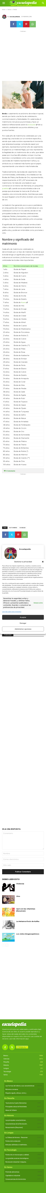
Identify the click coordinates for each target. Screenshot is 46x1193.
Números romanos (11, 1089)
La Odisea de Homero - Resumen (16, 1137)
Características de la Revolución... (16, 1124)
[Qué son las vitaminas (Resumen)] (8, 912)
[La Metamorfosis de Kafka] (8, 924)
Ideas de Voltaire (11, 1110)
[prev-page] (3, 945)
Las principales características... (16, 1120)
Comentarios (10, 471)
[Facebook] (13, 24)
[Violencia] (8, 887)
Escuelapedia (15, 16)
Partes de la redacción (12, 1141)
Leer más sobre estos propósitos (11, 611)
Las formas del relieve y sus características (19, 1086)
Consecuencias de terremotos (15, 1179)
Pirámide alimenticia (12, 1172)
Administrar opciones (23, 629)
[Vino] (8, 899)
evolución (32, 125)
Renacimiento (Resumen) (14, 1127)
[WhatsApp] (32, 24)
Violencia (20, 884)
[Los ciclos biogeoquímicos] (8, 937)
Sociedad (22, 527)
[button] (43, 562)
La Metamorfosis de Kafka (27, 921)
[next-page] (7, 945)
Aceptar (23, 617)
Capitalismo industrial (12, 1175)
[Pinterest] (26, 24)
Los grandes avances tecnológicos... (17, 1158)
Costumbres (13, 527)
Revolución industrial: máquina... (16, 1162)
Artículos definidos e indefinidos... (16, 1145)
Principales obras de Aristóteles (16, 1106)
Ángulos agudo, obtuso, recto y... (16, 1093)
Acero (23, 302)
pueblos (5, 188)
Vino (18, 896)
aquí (27, 1039)
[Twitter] (20, 24)
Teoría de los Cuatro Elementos (16, 1103)
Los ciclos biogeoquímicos (27, 934)
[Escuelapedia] (4, 17)
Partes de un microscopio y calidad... (17, 1155)
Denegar (23, 623)
